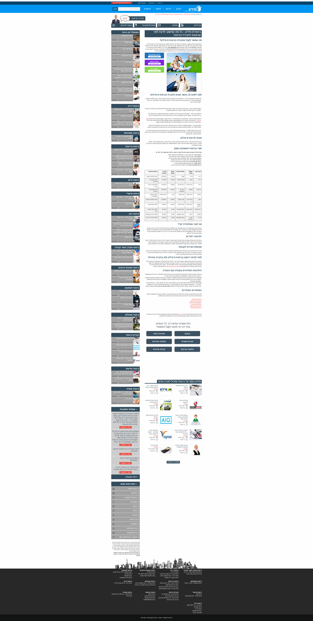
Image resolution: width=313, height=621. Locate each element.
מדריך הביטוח (138, 18)
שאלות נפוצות (141, 3)
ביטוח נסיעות (132, 368)
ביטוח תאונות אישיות (128, 267)
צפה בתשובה (125, 427)
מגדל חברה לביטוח (195, 301)
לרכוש (168, 9)
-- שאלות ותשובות (128, 409)
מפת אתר (143, 617)
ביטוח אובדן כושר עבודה (127, 247)
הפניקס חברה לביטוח (195, 302)
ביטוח (194, 14)
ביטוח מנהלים (132, 314)
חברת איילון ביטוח (196, 304)
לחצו (125, 18)
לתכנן (178, 9)
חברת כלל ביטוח (196, 299)
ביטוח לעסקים (132, 288)
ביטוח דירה (133, 106)
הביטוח (180, 314)
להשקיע (147, 9)
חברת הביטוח (196, 307)
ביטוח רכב (134, 214)
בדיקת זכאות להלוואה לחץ (122, 3)
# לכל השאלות (131, 477)
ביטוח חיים (177, 266)
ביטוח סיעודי (132, 193)
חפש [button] (115, 9)
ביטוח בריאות (169, 266)
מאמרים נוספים (173, 462)
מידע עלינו (151, 3)
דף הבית (160, 3)
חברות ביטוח (132, 335)
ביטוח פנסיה (133, 389)
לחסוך (158, 9)
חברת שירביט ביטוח (195, 306)
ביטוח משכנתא (131, 133)
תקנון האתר (150, 617)
